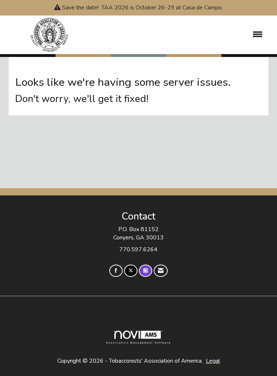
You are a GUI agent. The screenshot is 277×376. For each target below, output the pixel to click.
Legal (213, 361)
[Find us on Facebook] (116, 271)
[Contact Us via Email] (161, 271)
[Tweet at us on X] (130, 271)
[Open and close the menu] (181, 35)
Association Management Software (138, 342)
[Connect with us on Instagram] (145, 271)
